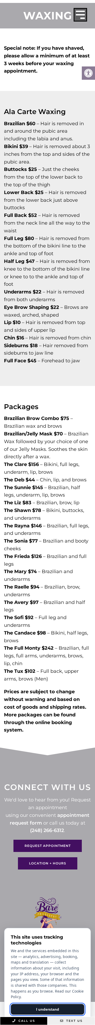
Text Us (74, 1021)
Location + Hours (47, 863)
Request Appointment (48, 846)
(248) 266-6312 (47, 830)
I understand (47, 1009)
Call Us (26, 1021)
